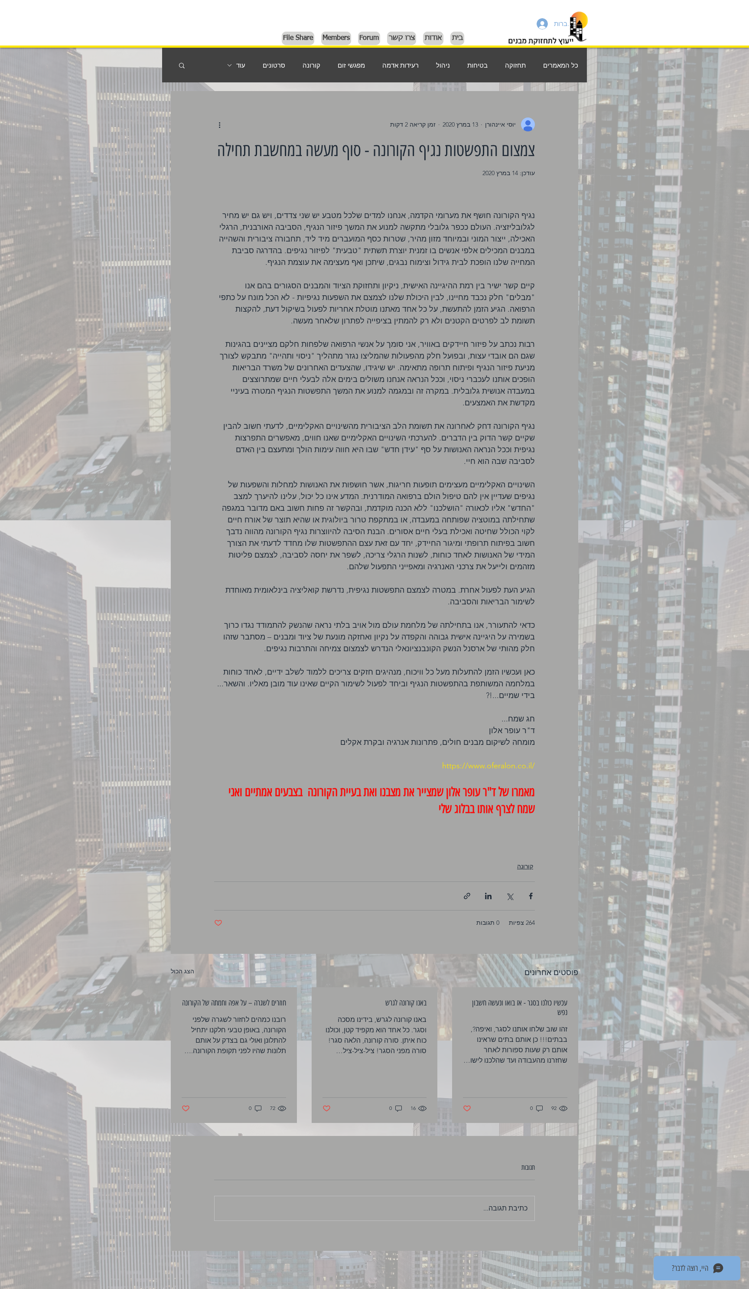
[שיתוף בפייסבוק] (531, 896)
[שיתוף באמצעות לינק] (467, 896)
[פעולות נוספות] (219, 124)
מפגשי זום (351, 65)
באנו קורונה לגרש (406, 1003)
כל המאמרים (560, 65)
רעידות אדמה (400, 65)
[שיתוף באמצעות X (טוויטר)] (509, 896)
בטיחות (477, 65)
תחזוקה (515, 65)
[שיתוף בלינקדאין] (488, 896)
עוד (240, 65)
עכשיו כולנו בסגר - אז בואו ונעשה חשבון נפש (519, 1007)
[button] (182, 65)
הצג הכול (182, 971)
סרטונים (274, 65)
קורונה (311, 65)
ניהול (443, 65)
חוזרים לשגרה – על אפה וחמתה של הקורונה (234, 1003)
